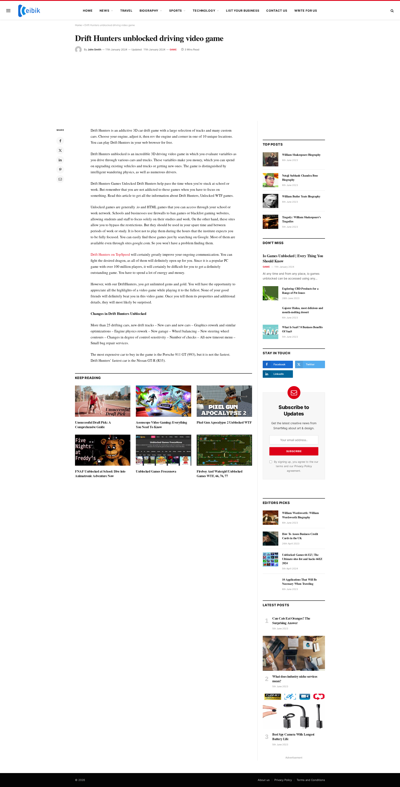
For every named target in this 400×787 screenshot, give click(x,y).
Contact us (276, 10)
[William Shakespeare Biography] (270, 159)
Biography (149, 10)
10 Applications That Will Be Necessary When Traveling (299, 581)
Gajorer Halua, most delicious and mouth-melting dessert (302, 310)
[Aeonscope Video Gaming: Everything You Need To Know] (163, 401)
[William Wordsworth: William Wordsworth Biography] (270, 517)
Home (87, 10)
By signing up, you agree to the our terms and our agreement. (295, 466)
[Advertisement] (200, 84)
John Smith (94, 49)
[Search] (392, 10)
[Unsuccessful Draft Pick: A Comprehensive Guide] (102, 401)
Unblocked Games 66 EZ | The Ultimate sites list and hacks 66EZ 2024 (302, 559)
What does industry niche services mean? (294, 678)
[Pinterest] (60, 169)
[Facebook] (60, 141)
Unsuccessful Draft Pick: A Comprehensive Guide (93, 424)
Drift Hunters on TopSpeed (110, 254)
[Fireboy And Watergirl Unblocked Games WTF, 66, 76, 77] (224, 450)
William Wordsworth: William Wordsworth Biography (300, 515)
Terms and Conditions (311, 780)
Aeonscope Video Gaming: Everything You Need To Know (161, 424)
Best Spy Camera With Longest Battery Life (293, 736)
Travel (126, 10)
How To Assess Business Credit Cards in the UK (300, 536)
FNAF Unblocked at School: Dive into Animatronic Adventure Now (100, 473)
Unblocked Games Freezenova (156, 471)
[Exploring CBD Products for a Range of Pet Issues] (270, 293)
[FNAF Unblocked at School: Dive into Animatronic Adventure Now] (102, 450)
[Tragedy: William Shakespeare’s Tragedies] (270, 222)
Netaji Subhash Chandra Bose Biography (300, 177)
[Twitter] (60, 150)
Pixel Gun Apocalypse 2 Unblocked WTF (224, 422)
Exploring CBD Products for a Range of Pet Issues (300, 291)
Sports (175, 10)
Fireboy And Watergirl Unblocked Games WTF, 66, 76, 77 (219, 473)
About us (264, 780)
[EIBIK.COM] (29, 10)
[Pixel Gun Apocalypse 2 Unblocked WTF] (224, 401)
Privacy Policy (303, 466)
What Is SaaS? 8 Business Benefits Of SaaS (302, 329)
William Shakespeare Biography (301, 155)
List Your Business (242, 10)
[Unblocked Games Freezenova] (163, 450)
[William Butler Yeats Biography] (270, 201)
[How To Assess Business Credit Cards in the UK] (270, 538)
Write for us (305, 10)
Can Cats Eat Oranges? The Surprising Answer (291, 620)
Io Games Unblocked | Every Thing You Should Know (293, 258)
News (104, 10)
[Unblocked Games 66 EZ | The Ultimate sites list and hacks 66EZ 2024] (270, 559)
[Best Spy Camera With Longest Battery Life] (294, 711)
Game (173, 49)
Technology (204, 10)
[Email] (60, 179)
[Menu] (8, 10)
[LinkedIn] (60, 160)
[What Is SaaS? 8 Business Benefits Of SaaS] (270, 332)
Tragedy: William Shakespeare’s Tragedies (301, 219)
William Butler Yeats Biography (301, 196)
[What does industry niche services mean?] (294, 653)
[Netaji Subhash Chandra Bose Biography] (270, 180)
